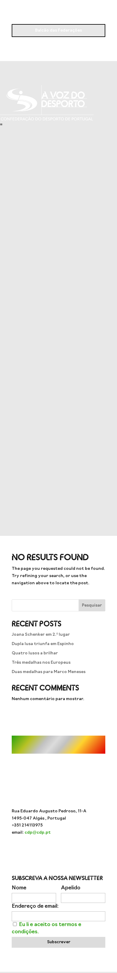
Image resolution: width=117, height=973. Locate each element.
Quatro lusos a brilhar (35, 653)
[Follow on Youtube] (46, 850)
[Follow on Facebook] (58, 850)
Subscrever (58, 942)
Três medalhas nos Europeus (41, 662)
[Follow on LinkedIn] (82, 850)
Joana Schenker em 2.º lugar (41, 634)
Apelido (70, 888)
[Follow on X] (70, 850)
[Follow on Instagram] (34, 850)
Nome (19, 888)
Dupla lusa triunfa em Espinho (43, 644)
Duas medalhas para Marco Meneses (49, 672)
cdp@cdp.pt (38, 832)
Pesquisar (92, 605)
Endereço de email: (35, 906)
